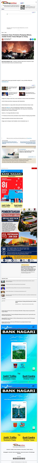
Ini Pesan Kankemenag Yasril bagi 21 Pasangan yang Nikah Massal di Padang (15, 160)
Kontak (15, 449)
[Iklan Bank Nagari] (19, 383)
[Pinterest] (17, 458)
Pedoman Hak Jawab (24, 452)
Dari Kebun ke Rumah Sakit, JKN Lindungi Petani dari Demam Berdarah (15, 284)
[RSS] (24, 458)
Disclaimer (19, 449)
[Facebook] (13, 458)
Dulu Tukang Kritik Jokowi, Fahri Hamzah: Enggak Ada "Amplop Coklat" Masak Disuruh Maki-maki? (10, 142)
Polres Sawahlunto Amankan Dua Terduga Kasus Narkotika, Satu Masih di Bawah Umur (17, 159)
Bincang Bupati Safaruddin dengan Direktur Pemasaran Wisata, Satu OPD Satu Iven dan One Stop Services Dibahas (27, 142)
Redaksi (12, 449)
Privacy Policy (23, 449)
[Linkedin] (21, 458)
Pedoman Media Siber (16, 452)
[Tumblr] (22, 458)
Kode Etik (10, 452)
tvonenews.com (5, 81)
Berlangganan (5, 452)
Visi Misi (28, 449)
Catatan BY (8, 449)
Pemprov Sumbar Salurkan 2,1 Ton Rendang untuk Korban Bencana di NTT (16, 291)
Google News (29, 138)
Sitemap (31, 449)
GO (34, 168)
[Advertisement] (19, 71)
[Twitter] (15, 458)
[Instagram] (19, 458)
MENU (3, 9)
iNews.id (8, 107)
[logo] (19, 445)
